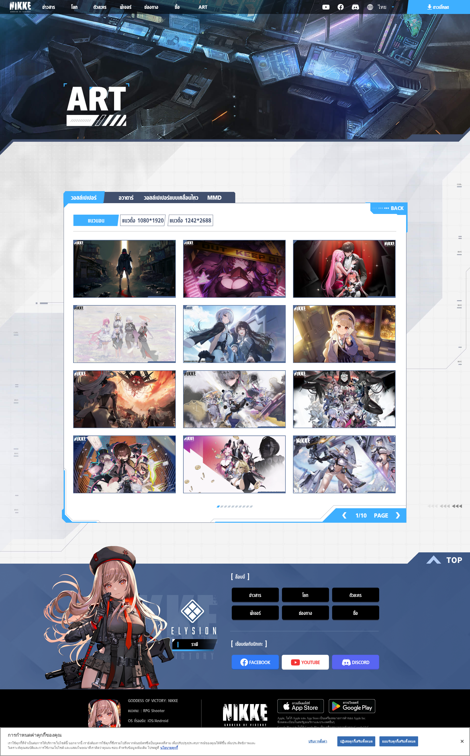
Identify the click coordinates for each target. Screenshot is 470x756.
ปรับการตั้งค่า (317, 741)
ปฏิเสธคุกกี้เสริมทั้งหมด (356, 741)
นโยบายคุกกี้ (169, 748)
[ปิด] (462, 741)
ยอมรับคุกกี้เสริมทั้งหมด (398, 741)
